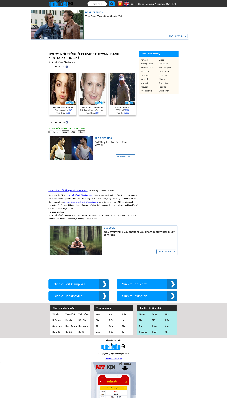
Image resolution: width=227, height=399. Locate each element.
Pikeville (162, 87)
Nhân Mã (56, 320)
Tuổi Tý (123, 113)
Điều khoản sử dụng (113, 359)
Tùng (154, 314)
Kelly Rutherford (93, 107)
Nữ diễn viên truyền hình (93, 110)
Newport (144, 83)
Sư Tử (81, 332)
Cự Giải (69, 332)
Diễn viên (150, 4)
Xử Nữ (55, 314)
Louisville (163, 75)
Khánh (155, 332)
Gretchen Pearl (63, 107)
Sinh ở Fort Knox (134, 284)
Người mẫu (160, 4)
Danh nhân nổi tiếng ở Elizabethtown (67, 190)
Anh (167, 326)
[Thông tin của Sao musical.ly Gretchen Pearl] (63, 104)
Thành (142, 314)
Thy (167, 332)
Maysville (145, 79)
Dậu (97, 320)
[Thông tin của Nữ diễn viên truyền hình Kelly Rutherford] (92, 104)
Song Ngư (57, 326)
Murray (162, 79)
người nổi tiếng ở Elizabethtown (79, 195)
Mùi (110, 314)
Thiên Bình (70, 314)
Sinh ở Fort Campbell (69, 284)
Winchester (164, 91)
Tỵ (123, 332)
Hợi (123, 320)
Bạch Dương (71, 326)
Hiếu (167, 320)
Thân (124, 314)
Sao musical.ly (63, 110)
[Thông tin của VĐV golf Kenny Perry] (122, 104)
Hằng (154, 326)
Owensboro (164, 83)
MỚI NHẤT (171, 4)
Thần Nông (83, 314)
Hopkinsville (164, 71)
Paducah (144, 87)
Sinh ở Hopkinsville (68, 296)
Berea (161, 60)
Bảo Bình (82, 320)
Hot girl (141, 4)
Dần (123, 326)
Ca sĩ (132, 4)
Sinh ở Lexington (134, 296)
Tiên (154, 320)
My (140, 320)
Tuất (111, 320)
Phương (143, 332)
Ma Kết (68, 320)
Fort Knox (145, 71)
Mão (98, 332)
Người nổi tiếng (55, 62)
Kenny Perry (123, 107)
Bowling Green (147, 64)
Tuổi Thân (63, 113)
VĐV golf (122, 110)
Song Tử (56, 332)
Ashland (144, 60)
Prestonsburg (146, 91)
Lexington (145, 75)
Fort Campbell (165, 67)
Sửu (111, 326)
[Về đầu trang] (224, 396)
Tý (97, 326)
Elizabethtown (70, 62)
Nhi (140, 326)
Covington (163, 64)
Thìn (111, 332)
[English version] (126, 5)
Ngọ (98, 314)
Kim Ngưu (83, 326)
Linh (167, 314)
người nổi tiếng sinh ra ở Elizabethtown (81, 202)
